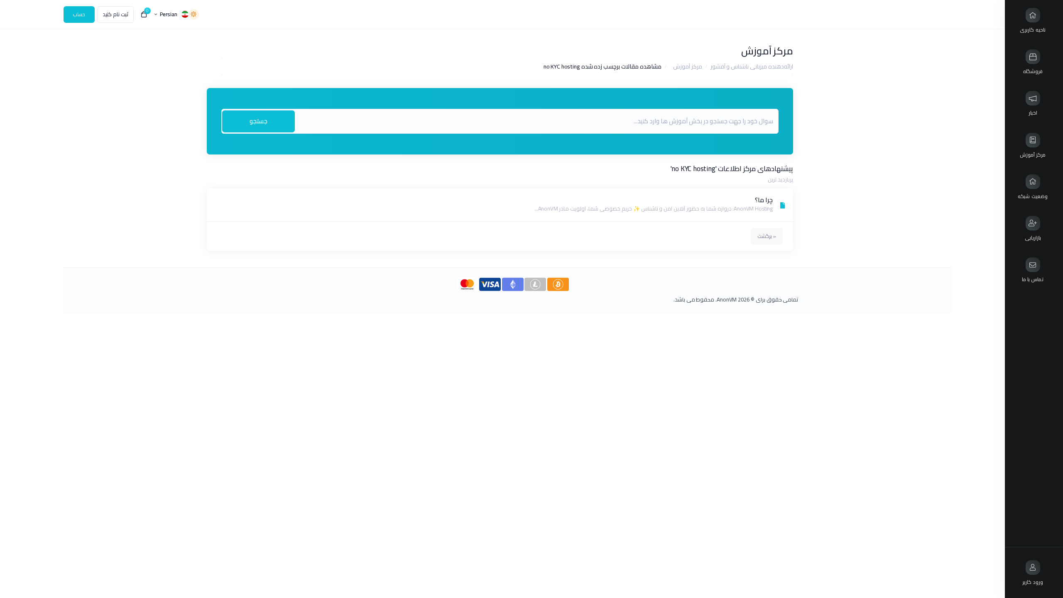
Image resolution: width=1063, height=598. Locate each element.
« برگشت (766, 236)
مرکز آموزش (687, 66)
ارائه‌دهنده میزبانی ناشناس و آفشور (751, 66)
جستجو (258, 121)
